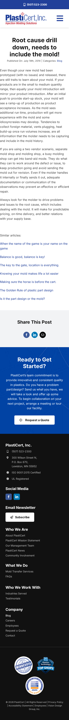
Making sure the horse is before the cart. (28, 282)
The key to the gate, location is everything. (29, 265)
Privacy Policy (55, 702)
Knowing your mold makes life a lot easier (29, 273)
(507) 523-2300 (21, 451)
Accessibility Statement (20, 705)
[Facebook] (26, 335)
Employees (40, 705)
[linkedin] (17, 497)
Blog (59, 60)
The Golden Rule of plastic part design (26, 290)
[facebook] (9, 497)
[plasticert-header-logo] (26, 13)
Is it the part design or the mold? (22, 299)
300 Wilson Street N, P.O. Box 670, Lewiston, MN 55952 (24, 462)
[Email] (43, 335)
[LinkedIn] (35, 335)
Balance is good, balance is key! (22, 257)
